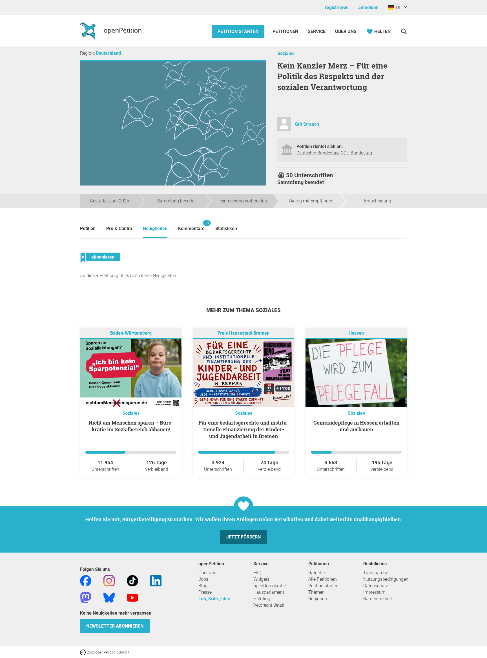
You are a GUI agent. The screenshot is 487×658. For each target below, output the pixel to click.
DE (397, 7)
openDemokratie (269, 585)
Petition (88, 228)
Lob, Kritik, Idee (214, 598)
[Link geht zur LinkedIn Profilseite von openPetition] (155, 580)
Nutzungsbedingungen (385, 579)
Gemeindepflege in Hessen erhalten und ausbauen (356, 426)
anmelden (368, 7)
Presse (205, 592)
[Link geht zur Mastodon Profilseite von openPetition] (85, 597)
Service (317, 31)
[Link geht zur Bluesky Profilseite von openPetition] (109, 597)
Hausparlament (268, 592)
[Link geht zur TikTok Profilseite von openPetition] (132, 580)
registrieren (337, 7)
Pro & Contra (119, 228)
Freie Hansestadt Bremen (243, 333)
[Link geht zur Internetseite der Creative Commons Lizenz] (83, 652)
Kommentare (191, 226)
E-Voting (261, 598)
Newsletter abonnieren (114, 626)
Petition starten (238, 31)
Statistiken (226, 228)
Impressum (374, 592)
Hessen (356, 333)
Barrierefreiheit (377, 598)
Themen (316, 592)
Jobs (203, 579)
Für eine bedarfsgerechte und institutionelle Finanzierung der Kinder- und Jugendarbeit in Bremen (243, 429)
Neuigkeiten (155, 228)
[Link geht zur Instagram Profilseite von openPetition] (109, 580)
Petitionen (286, 31)
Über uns (207, 572)
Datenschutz (375, 585)
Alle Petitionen (322, 579)
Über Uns (346, 31)
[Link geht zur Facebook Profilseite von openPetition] (85, 580)
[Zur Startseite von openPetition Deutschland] (111, 30)
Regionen (317, 598)
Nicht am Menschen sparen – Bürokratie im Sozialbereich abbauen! (130, 426)
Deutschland (108, 53)
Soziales (286, 53)
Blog (202, 585)
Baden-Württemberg (131, 333)
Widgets (261, 579)
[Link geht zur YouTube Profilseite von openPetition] (132, 597)
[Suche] (403, 31)
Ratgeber (317, 572)
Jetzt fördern (243, 537)
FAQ (257, 572)
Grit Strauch (307, 124)
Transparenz (375, 572)
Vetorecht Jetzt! (268, 605)
